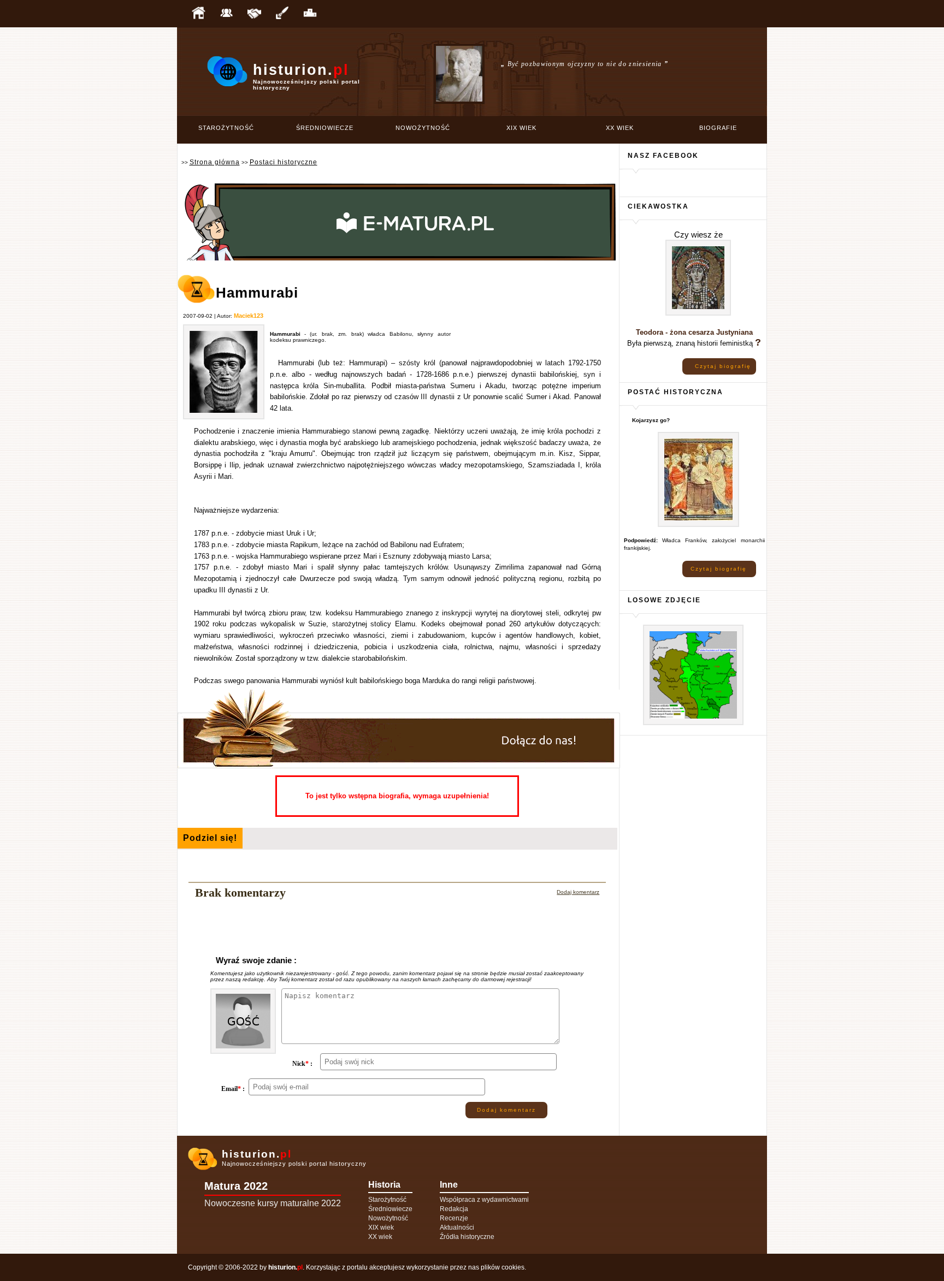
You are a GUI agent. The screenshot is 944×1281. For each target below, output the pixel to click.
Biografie (718, 127)
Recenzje (454, 1218)
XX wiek (620, 127)
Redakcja (454, 1209)
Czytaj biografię (723, 366)
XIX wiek (521, 127)
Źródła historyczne (467, 1237)
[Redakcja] (226, 13)
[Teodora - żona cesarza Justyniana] (698, 314)
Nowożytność (423, 127)
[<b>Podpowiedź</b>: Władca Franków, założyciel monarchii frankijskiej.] (698, 525)
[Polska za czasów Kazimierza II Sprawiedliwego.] (693, 723)
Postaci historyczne (283, 162)
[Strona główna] (198, 13)
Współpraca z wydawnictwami (484, 1199)
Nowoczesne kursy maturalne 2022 (272, 1203)
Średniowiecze (324, 127)
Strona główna (215, 162)
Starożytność (226, 127)
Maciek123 (248, 315)
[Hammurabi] (223, 417)
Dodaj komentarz (578, 892)
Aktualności (457, 1227)
